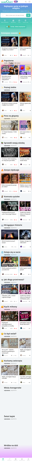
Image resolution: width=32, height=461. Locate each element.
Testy (19, 22)
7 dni (11, 63)
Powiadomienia (22, 460)
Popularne (9, 460)
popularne (14, 90)
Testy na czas (25, 22)
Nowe (3, 460)
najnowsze (7, 90)
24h (6, 63)
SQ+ (16, 1)
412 (16, 82)
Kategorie (15, 460)
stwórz (22, 11)
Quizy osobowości (4, 22)
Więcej (28, 460)
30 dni (17, 63)
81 (16, 55)
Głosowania (13, 22)
